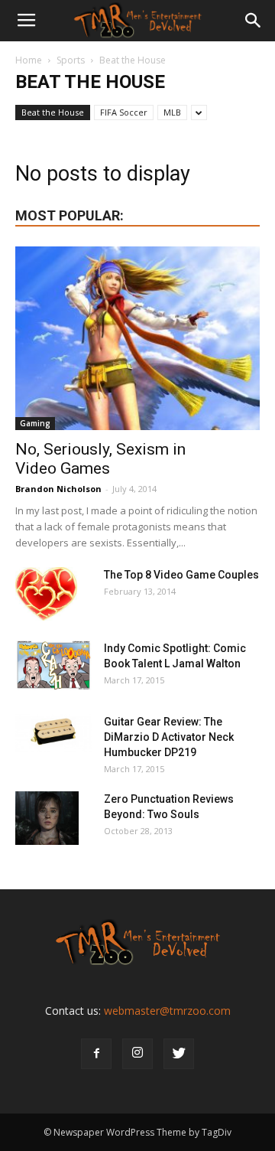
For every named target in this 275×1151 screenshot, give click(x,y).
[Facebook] (96, 1054)
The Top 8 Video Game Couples (181, 575)
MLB (172, 112)
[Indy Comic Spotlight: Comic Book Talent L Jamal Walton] (53, 665)
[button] (253, 20)
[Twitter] (178, 1054)
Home (28, 60)
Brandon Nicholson (58, 488)
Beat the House (52, 112)
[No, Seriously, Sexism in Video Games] (137, 338)
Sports (71, 60)
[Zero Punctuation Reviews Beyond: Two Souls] (47, 818)
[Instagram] (137, 1054)
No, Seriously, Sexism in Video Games (100, 459)
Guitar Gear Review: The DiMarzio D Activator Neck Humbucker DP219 (169, 737)
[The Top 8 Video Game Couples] (46, 594)
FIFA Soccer (123, 112)
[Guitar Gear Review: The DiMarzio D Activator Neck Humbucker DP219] (53, 733)
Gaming (35, 423)
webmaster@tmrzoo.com (167, 1010)
